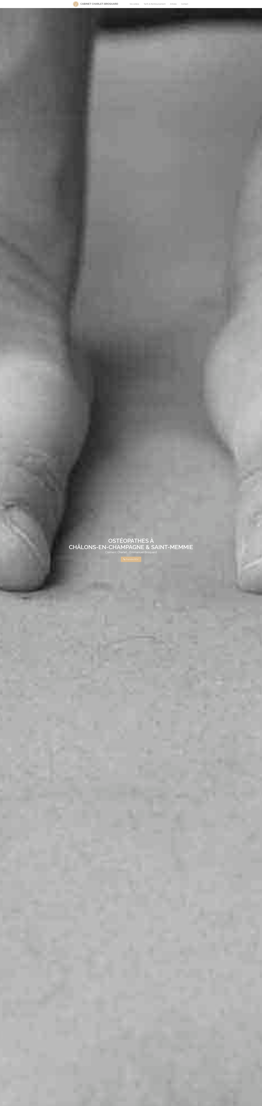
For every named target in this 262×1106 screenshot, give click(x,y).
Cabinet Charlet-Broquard (99, 3)
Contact (184, 4)
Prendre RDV (131, 559)
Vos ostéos (134, 4)
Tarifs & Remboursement (154, 4)
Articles (173, 4)
